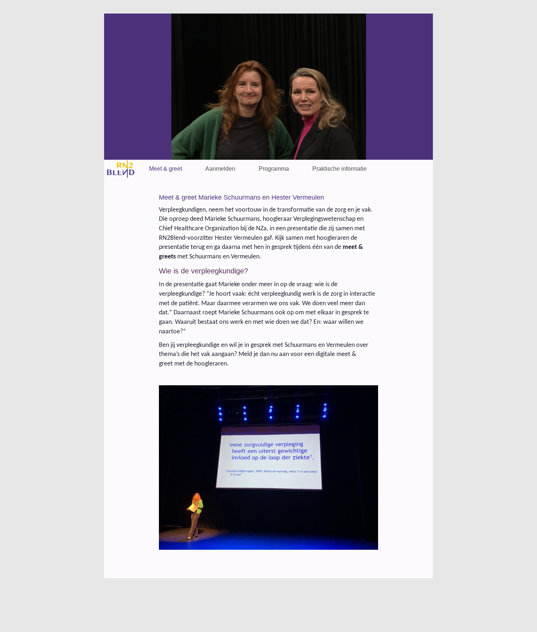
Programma (274, 169)
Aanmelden (220, 169)
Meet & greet (165, 169)
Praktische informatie (339, 169)
